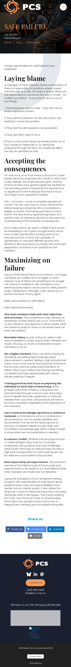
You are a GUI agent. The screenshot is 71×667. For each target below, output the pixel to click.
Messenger (36, 529)
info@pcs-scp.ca (35, 593)
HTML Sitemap (35, 663)
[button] (63, 6)
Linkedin (56, 529)
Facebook (16, 529)
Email (36, 535)
